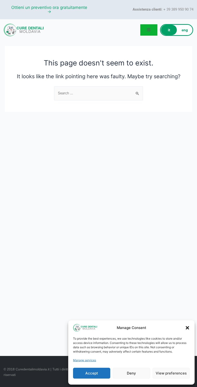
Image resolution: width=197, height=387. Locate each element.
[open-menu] (149, 30)
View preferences (171, 373)
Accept (91, 373)
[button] (187, 327)
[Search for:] (98, 93)
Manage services (84, 360)
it (169, 30)
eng (185, 30)
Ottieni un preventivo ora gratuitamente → (49, 9)
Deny (131, 373)
